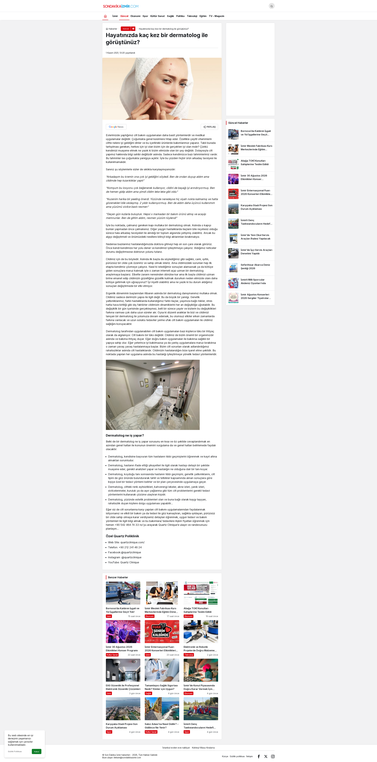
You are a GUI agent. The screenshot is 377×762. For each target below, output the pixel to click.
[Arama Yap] (272, 6)
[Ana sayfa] (105, 16)
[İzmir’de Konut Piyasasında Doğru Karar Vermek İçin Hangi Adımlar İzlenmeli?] (201, 677)
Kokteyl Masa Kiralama (203, 747)
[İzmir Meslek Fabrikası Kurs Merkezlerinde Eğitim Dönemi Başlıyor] (162, 600)
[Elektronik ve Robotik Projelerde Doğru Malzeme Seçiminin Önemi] (201, 638)
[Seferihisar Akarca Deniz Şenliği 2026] (250, 268)
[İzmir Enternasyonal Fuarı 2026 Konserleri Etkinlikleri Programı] (162, 638)
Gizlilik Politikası (15, 751)
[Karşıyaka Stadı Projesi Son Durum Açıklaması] (123, 715)
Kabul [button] (36, 752)
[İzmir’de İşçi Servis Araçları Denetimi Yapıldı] (250, 253)
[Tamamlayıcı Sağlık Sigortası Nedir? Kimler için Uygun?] (162, 677)
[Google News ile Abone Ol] (116, 127)
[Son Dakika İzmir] (120, 5)
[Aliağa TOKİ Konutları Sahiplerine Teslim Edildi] (201, 600)
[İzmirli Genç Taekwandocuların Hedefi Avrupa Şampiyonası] (201, 715)
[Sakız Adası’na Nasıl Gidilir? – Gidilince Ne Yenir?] (162, 715)
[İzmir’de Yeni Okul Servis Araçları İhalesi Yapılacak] (250, 238)
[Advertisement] (250, 69)
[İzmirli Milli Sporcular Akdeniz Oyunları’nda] (250, 283)
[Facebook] (259, 756)
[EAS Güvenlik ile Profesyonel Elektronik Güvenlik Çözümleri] (123, 677)
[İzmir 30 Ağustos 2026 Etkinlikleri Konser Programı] (123, 638)
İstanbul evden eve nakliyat (176, 747)
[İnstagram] (273, 756)
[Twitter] (266, 756)
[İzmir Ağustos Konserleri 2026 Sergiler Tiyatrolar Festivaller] (250, 298)
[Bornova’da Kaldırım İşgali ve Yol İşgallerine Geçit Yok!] (123, 600)
